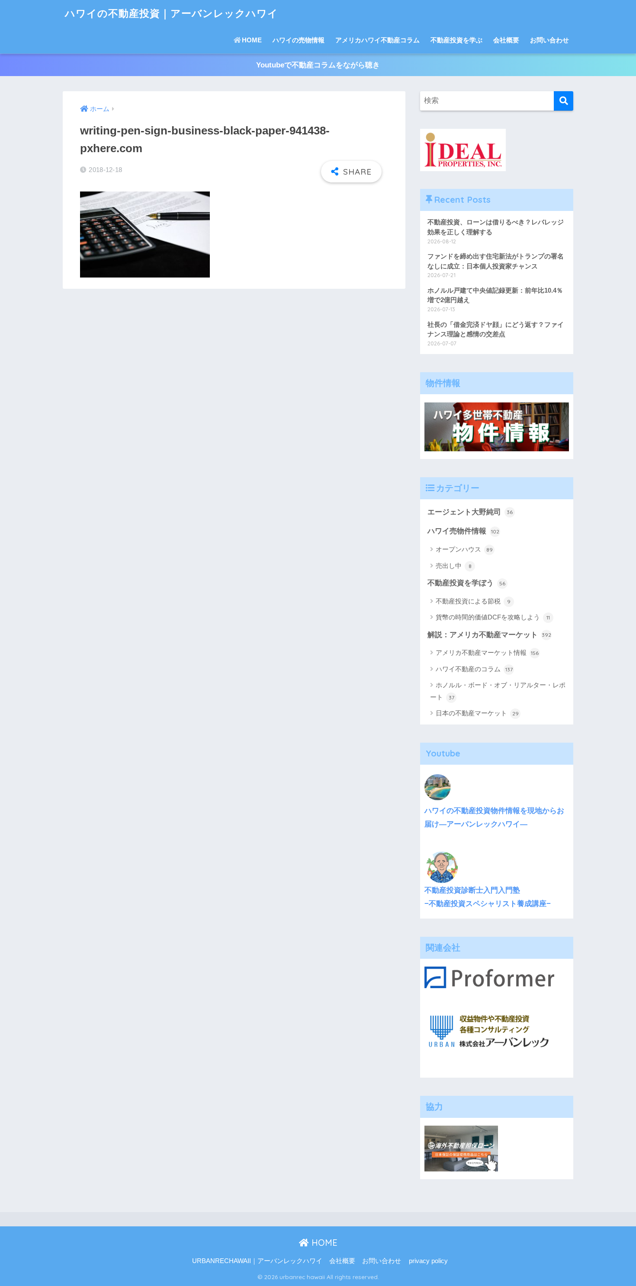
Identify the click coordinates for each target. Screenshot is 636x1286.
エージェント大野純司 (470, 512)
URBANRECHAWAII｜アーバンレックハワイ (257, 1260)
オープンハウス (464, 549)
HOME (252, 40)
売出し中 (454, 565)
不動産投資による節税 (473, 601)
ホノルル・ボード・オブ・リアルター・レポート (497, 690)
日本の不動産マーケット (477, 713)
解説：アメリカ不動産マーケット (489, 635)
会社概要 (506, 40)
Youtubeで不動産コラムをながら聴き (318, 65)
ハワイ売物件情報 (463, 531)
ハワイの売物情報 (298, 40)
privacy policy (428, 1260)
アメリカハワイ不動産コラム (377, 40)
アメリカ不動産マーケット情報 (487, 652)
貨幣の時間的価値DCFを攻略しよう (493, 617)
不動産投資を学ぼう (466, 583)
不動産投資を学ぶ (456, 40)
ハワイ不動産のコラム (474, 669)
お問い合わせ (549, 40)
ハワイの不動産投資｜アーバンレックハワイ (171, 13)
